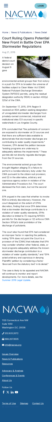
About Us (7, 380)
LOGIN (41, 6)
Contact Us (38, 403)
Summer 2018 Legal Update (16, 280)
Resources (7, 363)
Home (26, 16)
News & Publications (21, 32)
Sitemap (24, 403)
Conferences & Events (13, 375)
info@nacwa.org (13, 345)
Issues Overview (10, 354)
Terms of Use (9, 403)
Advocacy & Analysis (12, 370)
